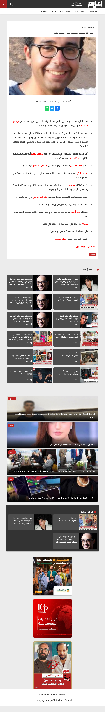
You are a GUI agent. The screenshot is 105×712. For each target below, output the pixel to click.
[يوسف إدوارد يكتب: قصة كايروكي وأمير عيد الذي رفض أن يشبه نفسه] (89, 320)
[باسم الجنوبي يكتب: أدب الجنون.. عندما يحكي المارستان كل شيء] (89, 375)
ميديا (76, 11)
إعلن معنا (40, 700)
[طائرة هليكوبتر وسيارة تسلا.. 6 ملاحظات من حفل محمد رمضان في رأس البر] (52, 489)
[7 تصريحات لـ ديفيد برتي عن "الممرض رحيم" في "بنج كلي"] (89, 302)
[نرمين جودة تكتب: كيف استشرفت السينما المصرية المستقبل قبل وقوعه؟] (42, 357)
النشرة (84, 11)
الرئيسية (93, 11)
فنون (68, 11)
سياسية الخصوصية (54, 700)
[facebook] (57, 108)
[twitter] (52, 108)
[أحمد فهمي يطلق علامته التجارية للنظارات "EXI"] (42, 375)
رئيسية (92, 254)
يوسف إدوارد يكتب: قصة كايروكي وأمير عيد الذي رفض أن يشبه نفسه (66, 318)
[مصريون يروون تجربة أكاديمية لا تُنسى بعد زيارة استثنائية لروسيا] (89, 339)
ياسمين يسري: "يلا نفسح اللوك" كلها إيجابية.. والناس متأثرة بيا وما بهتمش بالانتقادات (20, 337)
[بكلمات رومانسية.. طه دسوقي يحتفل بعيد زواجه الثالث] (89, 357)
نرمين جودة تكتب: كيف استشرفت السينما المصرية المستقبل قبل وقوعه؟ (22, 355)
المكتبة (44, 11)
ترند (61, 11)
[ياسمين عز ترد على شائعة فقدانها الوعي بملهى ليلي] (52, 435)
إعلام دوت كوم (64, 101)
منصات (53, 11)
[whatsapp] (47, 108)
